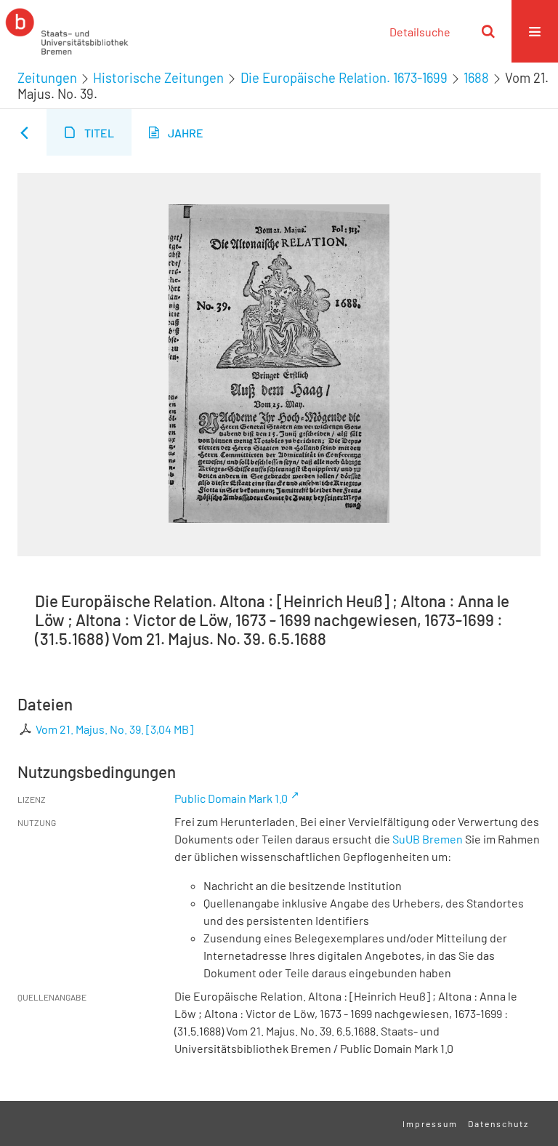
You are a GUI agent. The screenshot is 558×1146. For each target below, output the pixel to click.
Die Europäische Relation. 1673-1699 (344, 78)
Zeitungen (47, 78)
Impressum (430, 1123)
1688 (476, 78)
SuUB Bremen (427, 839)
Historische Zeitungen (158, 78)
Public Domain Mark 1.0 (231, 798)
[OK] (488, 31)
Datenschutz (498, 1123)
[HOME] (66, 31)
